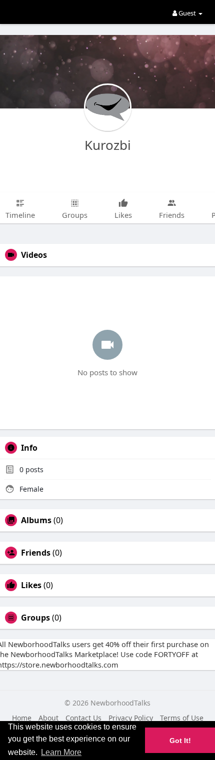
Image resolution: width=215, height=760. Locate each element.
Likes (31, 585)
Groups (35, 618)
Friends (35, 553)
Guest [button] (187, 12)
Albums (36, 520)
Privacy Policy (130, 718)
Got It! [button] (180, 741)
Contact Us (84, 718)
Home (22, 718)
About (48, 718)
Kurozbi (107, 145)
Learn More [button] (61, 752)
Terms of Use (182, 718)
